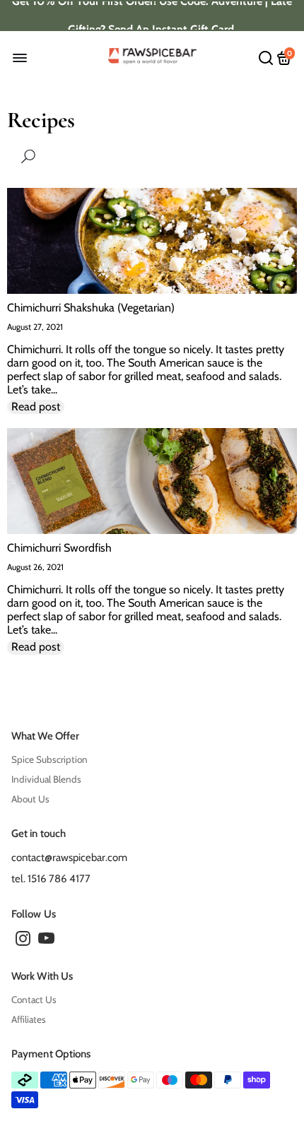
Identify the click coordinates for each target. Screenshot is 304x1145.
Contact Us (34, 999)
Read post (35, 406)
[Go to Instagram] (23, 941)
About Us (30, 799)
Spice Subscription (49, 759)
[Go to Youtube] (46, 941)
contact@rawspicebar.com (69, 857)
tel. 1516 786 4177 (50, 878)
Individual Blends (46, 779)
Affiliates (28, 1019)
